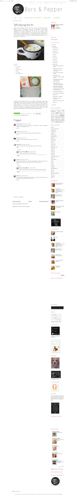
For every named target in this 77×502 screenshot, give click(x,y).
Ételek (20, 17)
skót (51, 177)
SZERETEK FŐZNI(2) (56, 438)
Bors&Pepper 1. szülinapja (57, 96)
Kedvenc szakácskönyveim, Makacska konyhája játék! (58, 87)
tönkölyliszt (52, 122)
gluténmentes (22, 115)
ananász (60, 110)
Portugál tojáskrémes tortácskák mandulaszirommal (58, 89)
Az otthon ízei (54, 445)
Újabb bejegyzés (17, 201)
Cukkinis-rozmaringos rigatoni (58, 100)
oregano (52, 119)
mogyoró (52, 118)
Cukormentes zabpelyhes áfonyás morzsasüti (60, 461)
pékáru (52, 154)
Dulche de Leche (53, 110)
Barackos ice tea (60, 453)
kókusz (55, 116)
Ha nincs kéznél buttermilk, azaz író (59, 195)
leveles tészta (61, 116)
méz (59, 118)
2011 (53, 104)
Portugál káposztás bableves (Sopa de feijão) (58, 80)
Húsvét (52, 153)
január (54, 64)
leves (52, 151)
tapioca (27, 115)
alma (58, 110)
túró (55, 122)
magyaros (52, 131)
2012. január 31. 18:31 (24, 159)
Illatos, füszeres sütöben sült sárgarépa (60, 207)
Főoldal (30, 201)
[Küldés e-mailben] (36, 113)
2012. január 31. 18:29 (25, 144)
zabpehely (58, 122)
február (54, 62)
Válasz (17, 128)
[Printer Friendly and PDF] (17, 113)
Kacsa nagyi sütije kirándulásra (58, 93)
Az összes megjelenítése (61, 466)
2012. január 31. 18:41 (31, 167)
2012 (53, 46)
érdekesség (53, 136)
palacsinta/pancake (54, 156)
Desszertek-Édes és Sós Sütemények (33, 17)
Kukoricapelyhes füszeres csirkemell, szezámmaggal (58, 84)
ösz (51, 142)
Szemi (17, 131)
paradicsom (57, 119)
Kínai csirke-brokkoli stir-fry (57, 68)
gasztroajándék (53, 168)
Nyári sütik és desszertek (58, 266)
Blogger (60, 494)
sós (51, 162)
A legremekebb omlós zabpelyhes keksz (59, 184)
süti (51, 127)
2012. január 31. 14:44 (23, 131)
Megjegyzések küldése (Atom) (22, 203)
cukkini (63, 112)
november (55, 49)
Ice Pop (58, 446)
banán (63, 110)
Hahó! (57, 237)
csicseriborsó (53, 112)
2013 (53, 44)
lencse (57, 116)
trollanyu (18, 159)
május (54, 57)
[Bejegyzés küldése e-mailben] (34, 113)
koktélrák (52, 116)
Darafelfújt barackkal (59, 231)
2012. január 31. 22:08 (23, 175)
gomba (52, 115)
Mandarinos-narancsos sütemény (57, 98)
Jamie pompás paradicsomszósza (59, 255)
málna (56, 118)
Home (15, 17)
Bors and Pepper (22, 151)
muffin (52, 148)
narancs (63, 118)
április (54, 59)
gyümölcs (52, 139)
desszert (18, 115)
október (54, 51)
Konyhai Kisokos (47, 17)
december (55, 47)
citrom (63, 111)
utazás (52, 145)
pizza (52, 165)
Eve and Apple (55, 452)
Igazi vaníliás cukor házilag (57, 91)
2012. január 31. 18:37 (31, 151)
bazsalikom (53, 111)
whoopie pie (53, 159)
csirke (57, 112)
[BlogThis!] (37, 113)
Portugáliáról (56, 17)
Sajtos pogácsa (59, 432)
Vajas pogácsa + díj (56, 75)
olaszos (52, 141)
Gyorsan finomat (54, 128)
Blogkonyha (18, 144)
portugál (52, 130)
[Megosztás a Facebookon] (39, 113)
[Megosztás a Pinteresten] (40, 113)
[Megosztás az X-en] (38, 113)
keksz (52, 150)
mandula (57, 117)
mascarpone (62, 117)
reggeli (52, 157)
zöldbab (61, 122)
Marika (17, 175)
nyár (51, 133)
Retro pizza (55, 102)
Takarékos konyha (55, 431)
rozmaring (62, 119)
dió (60, 113)
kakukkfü (62, 115)
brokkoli (59, 111)
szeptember (55, 52)
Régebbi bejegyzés (44, 201)
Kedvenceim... (55, 94)
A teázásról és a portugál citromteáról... (57, 70)
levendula (52, 117)
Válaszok (19, 149)
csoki (60, 112)
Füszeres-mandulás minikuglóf (59, 261)
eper (62, 113)
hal (51, 160)
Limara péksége (55, 459)
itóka (52, 171)
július (54, 54)
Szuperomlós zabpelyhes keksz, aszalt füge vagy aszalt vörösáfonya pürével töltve (60, 191)
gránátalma (56, 115)
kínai (52, 174)
